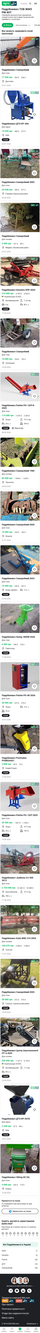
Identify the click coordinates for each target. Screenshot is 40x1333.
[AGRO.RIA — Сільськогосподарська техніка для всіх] (10, 3)
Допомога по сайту (20, 1286)
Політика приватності (13, 1309)
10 (37, 1236)
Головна (4, 1331)
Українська (31, 1324)
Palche (19, 1260)
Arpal (19, 1251)
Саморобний (19, 1268)
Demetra (19, 1255)
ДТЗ (19, 1264)
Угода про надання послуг (15, 1313)
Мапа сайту (8, 1317)
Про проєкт (8, 1304)
